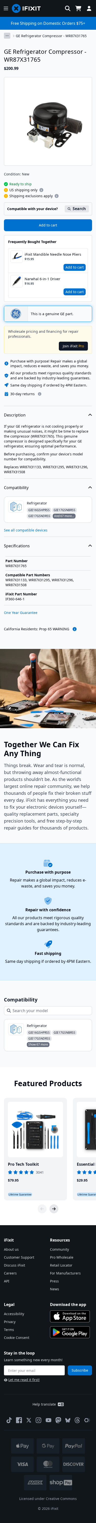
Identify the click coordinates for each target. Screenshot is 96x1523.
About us (11, 1249)
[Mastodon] (58, 1420)
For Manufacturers (65, 1273)
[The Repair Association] (87, 1420)
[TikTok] (9, 1420)
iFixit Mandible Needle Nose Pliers (53, 254)
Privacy (10, 1321)
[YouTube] (48, 1420)
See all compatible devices (26, 530)
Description (15, 415)
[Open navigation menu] (6, 8)
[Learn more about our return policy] (40, 394)
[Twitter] (29, 1420)
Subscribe (80, 1370)
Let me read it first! (24, 1379)
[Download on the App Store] (70, 1316)
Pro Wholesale (61, 1257)
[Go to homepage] (28, 8)
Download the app (68, 1304)
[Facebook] (19, 1420)
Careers (10, 1273)
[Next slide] (53, 1208)
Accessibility (14, 1313)
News (54, 1289)
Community (59, 1249)
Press (54, 1281)
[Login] (89, 8)
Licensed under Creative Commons (48, 1498)
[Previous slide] (42, 1208)
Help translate (44, 1404)
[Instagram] (39, 1420)
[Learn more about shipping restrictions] (41, 190)
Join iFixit (73, 346)
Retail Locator (61, 1265)
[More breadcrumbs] (7, 36)
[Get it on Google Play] (70, 1332)
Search (79, 208)
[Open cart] (78, 8)
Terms (9, 1329)
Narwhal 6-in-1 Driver (42, 279)
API (6, 1281)
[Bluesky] (67, 1420)
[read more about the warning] (74, 629)
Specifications (17, 546)
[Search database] (67, 8)
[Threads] (77, 1420)
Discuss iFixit (14, 1265)
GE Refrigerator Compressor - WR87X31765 (51, 35)
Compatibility (16, 487)
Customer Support (19, 1257)
